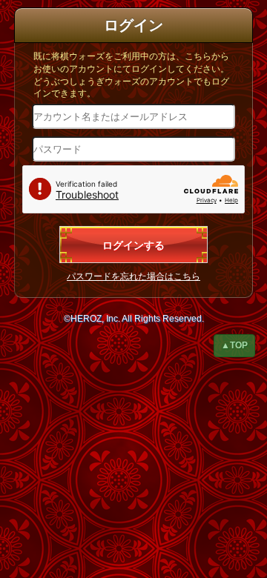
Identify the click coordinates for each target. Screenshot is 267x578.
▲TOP (234, 345)
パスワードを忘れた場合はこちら (133, 276)
